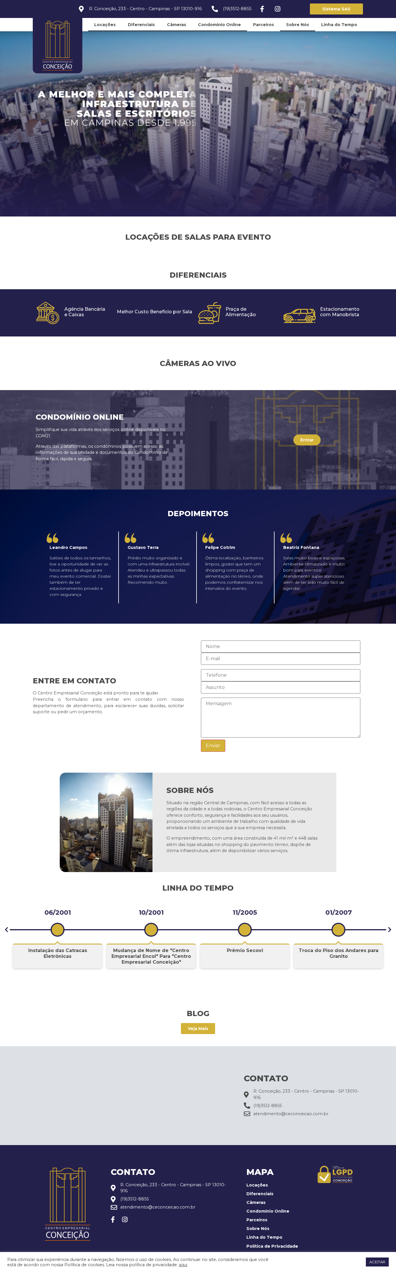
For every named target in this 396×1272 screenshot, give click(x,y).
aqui (183, 1264)
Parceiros (263, 24)
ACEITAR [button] (377, 1262)
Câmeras (176, 24)
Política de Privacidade (272, 1246)
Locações (105, 24)
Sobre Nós (297, 24)
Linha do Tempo (339, 24)
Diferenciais (141, 24)
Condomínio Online (219, 24)
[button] (6, 929)
